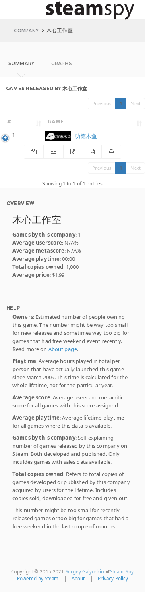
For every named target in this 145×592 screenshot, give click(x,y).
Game (56, 121)
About (78, 578)
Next (135, 103)
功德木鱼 (84, 136)
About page (62, 349)
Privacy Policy (113, 578)
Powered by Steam (38, 578)
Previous (101, 103)
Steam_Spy (122, 572)
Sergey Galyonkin (85, 572)
